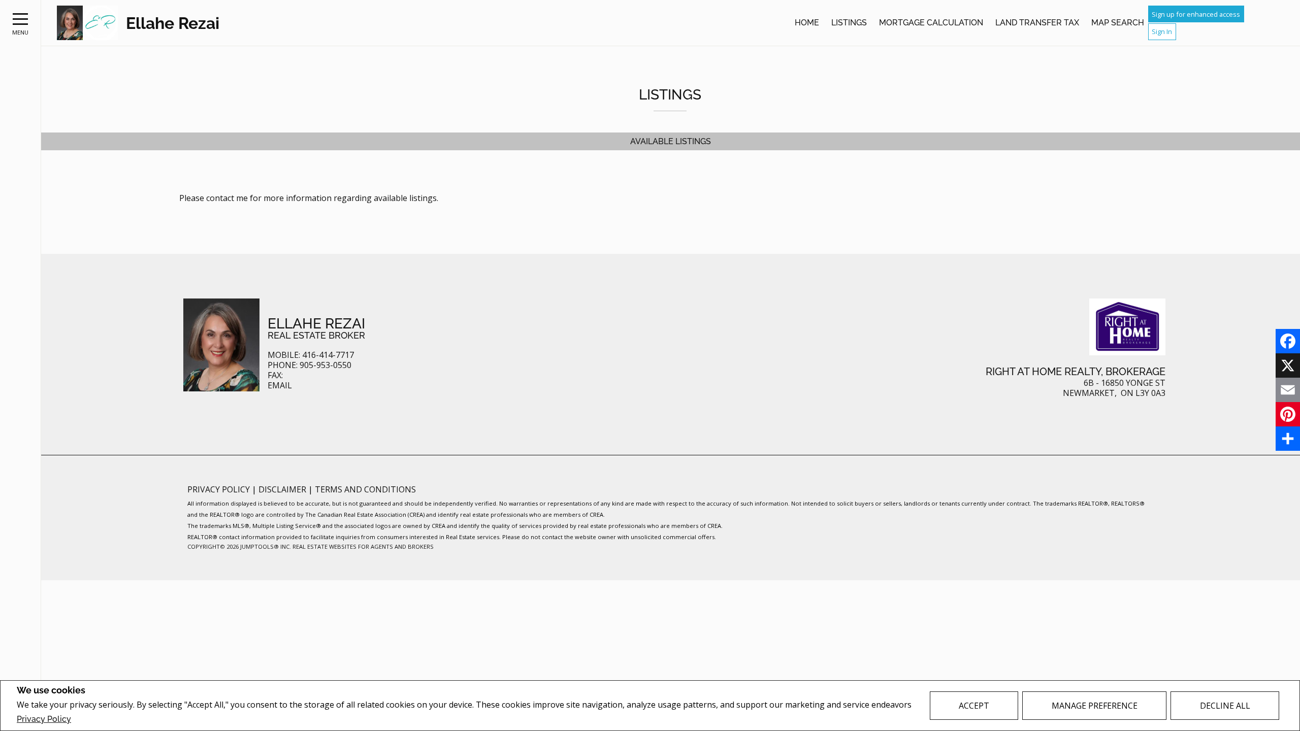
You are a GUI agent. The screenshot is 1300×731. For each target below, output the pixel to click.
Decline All (1225, 705)
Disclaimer (283, 489)
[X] (1288, 365)
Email (280, 385)
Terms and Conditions (365, 489)
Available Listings (670, 141)
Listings (849, 22)
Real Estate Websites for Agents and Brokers (363, 546)
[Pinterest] (1288, 414)
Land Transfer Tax (1037, 22)
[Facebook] (1288, 341)
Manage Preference (1095, 705)
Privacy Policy (44, 719)
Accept (974, 705)
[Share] (1288, 438)
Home (807, 22)
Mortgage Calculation (931, 22)
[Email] (1288, 390)
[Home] (87, 23)
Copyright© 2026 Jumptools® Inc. (239, 546)
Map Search (1117, 22)
